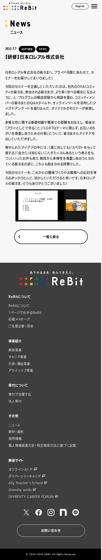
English (80, 6)
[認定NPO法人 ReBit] (51, 278)
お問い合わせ (51, 530)
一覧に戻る (51, 236)
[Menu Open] (94, 6)
